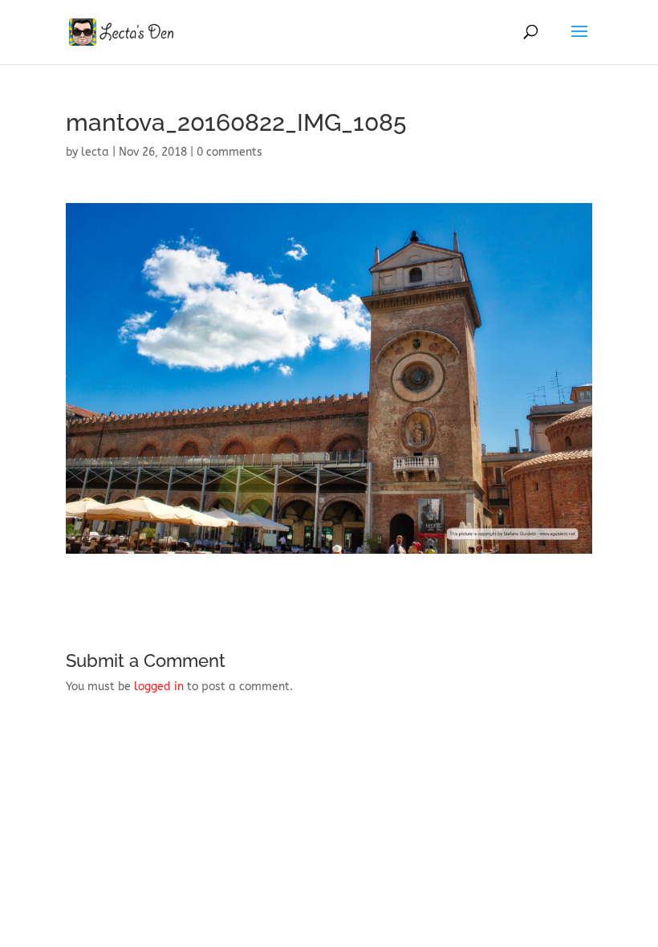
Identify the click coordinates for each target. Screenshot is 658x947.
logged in (159, 686)
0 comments (229, 152)
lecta (95, 152)
